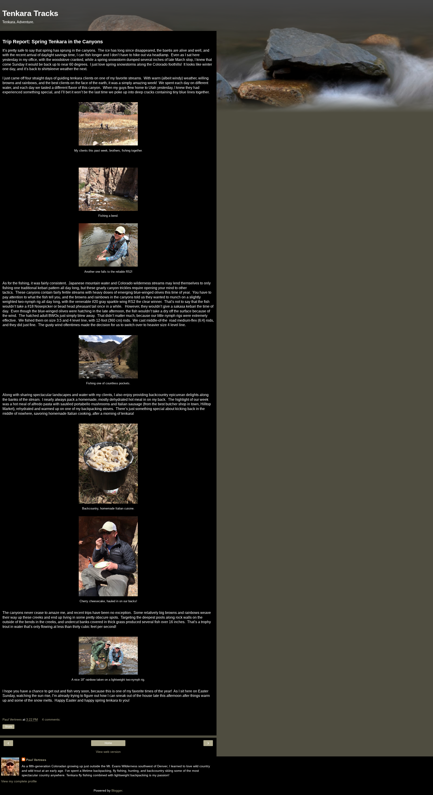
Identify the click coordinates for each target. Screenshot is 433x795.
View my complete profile (19, 781)
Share (8, 726)
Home (108, 743)
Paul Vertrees (36, 760)
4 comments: (51, 719)
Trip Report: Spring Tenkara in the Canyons (52, 41)
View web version (108, 752)
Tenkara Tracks (30, 13)
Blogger (116, 790)
